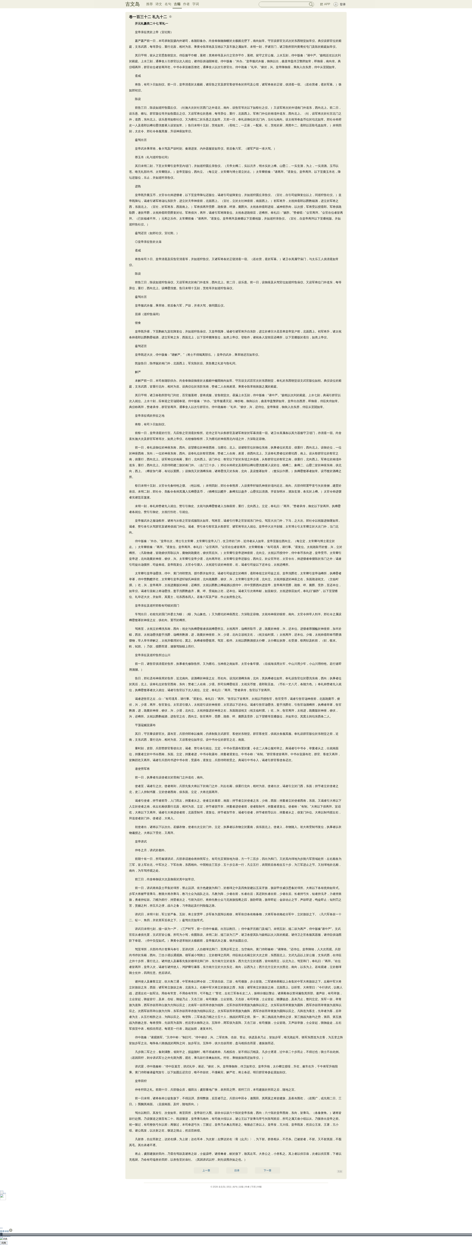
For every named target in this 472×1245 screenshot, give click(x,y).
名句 (168, 4)
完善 (340, 1171)
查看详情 (4, 1231)
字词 (195, 4)
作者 (186, 4)
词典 (3, 1243)
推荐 (149, 4)
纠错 (259, 1187)
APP (327, 4)
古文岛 (132, 4)
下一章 (267, 1170)
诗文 (158, 4)
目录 (237, 1170)
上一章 (206, 1170)
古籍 (177, 4)
